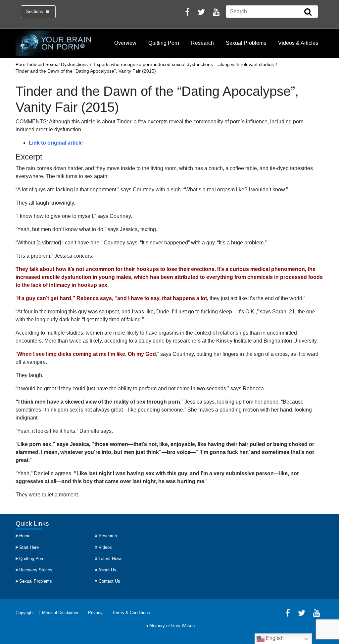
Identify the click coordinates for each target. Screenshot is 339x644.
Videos (105, 547)
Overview (125, 43)
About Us (107, 569)
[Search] (308, 12)
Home (24, 535)
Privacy (95, 612)
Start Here (29, 547)
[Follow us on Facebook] (187, 13)
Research (202, 43)
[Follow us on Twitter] (201, 13)
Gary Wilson (183, 625)
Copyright (25, 612)
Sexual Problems (246, 43)
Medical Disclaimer (60, 612)
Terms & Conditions (131, 612)
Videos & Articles (298, 43)
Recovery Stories (35, 569)
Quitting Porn (163, 43)
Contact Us (109, 581)
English (274, 638)
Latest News (110, 558)
